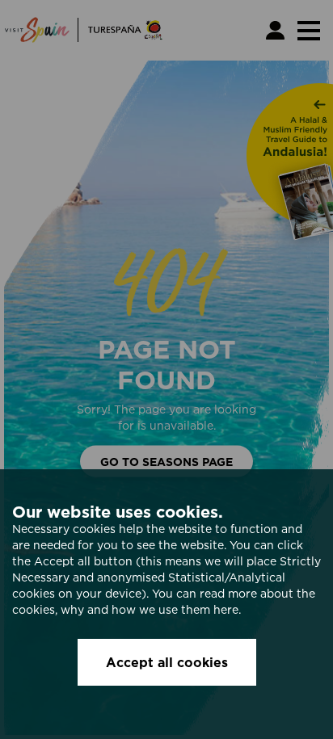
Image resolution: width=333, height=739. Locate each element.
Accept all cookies (167, 662)
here (225, 609)
